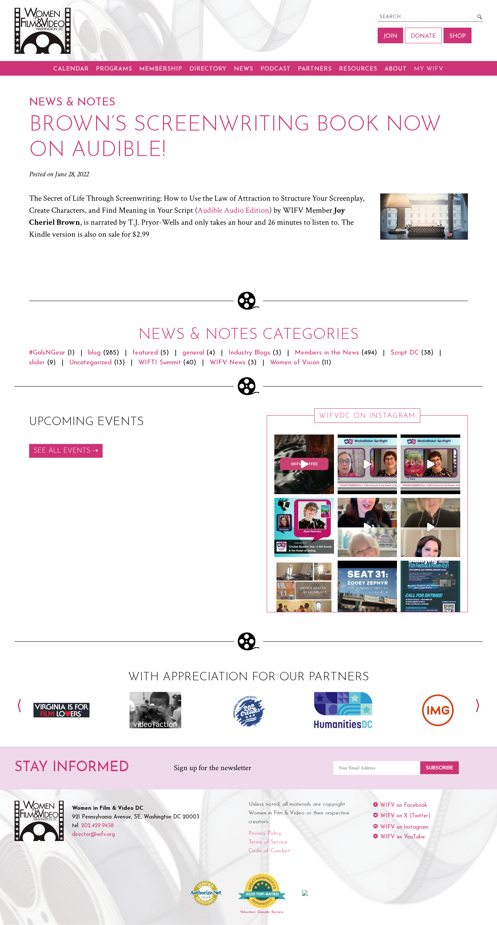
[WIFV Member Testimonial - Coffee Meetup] (304, 464)
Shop (457, 36)
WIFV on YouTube (402, 837)
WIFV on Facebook (403, 805)
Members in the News (327, 353)
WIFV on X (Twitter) (405, 816)
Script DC (404, 353)
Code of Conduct (269, 851)
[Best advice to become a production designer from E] (430, 527)
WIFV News (228, 363)
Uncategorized (90, 363)
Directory (208, 69)
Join (390, 36)
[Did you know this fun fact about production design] (367, 527)
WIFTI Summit (159, 363)
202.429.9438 (97, 826)
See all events (61, 451)
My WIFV (429, 69)
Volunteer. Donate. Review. (262, 912)
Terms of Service (268, 842)
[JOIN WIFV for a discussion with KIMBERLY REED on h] (367, 590)
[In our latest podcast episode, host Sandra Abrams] (304, 527)
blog (94, 353)
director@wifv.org (93, 834)
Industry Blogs (249, 353)
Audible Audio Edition (233, 210)
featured (145, 353)
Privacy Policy (265, 833)
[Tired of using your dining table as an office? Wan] (304, 590)
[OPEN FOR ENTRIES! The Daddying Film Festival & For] (430, 590)
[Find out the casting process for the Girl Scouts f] (367, 464)
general (193, 353)
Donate (423, 36)
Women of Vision (294, 363)
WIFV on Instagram (404, 827)
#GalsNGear (47, 353)
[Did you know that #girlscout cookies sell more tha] (430, 464)
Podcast (276, 69)
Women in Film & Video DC (44, 30)
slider (37, 363)
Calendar (71, 69)
